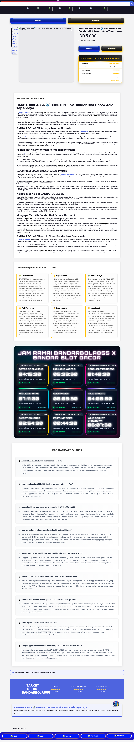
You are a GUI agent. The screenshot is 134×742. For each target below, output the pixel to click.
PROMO (16, 735)
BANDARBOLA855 (23, 112)
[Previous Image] (20, 55)
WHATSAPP (94, 735)
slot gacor (24, 153)
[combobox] (65, 4)
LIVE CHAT (120, 736)
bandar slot (84, 131)
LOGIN (38, 20)
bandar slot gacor (67, 174)
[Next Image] (72, 55)
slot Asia (26, 137)
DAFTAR (95, 20)
